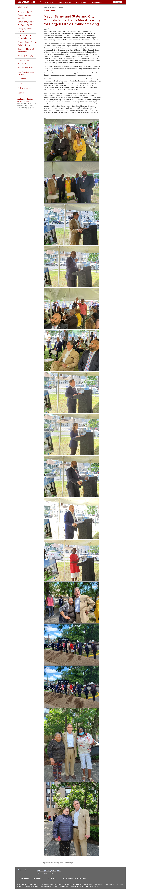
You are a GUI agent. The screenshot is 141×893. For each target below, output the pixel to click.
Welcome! (23, 7)
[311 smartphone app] (59, 871)
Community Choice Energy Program (26, 23)
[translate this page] (66, 872)
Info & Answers (65, 2)
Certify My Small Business (25, 30)
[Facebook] (41, 873)
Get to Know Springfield (23, 61)
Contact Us (96, 2)
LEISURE (52, 879)
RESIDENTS (24, 879)
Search (21, 93)
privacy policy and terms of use (30, 886)
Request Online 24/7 (24, 101)
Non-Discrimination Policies (26, 73)
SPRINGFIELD (29, 2)
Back (45, 118)
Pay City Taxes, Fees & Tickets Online (27, 43)
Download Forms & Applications (26, 50)
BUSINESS (38, 879)
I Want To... (49, 2)
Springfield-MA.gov (30, 884)
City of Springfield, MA (50, 7)
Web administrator (90, 886)
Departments (81, 2)
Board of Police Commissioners (24, 36)
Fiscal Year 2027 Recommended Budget (25, 15)
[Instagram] (48, 873)
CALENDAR (80, 879)
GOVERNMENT (66, 879)
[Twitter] (54, 873)
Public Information (26, 88)
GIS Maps (22, 79)
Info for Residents (25, 67)
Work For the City (25, 56)
